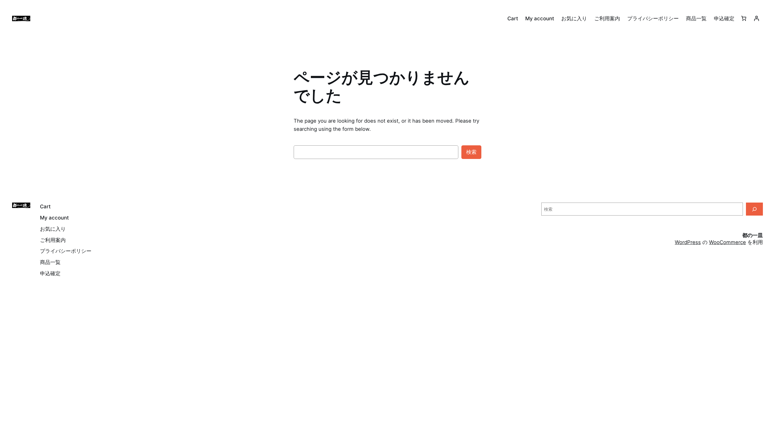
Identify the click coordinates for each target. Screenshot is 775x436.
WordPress (688, 242)
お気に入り (574, 18)
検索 (471, 152)
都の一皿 (752, 235)
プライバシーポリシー (653, 18)
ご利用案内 (607, 18)
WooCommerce (727, 242)
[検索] (754, 209)
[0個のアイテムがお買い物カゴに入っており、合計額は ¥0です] (743, 18)
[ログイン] (756, 18)
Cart (512, 18)
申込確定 (724, 18)
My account (539, 18)
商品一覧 (696, 18)
